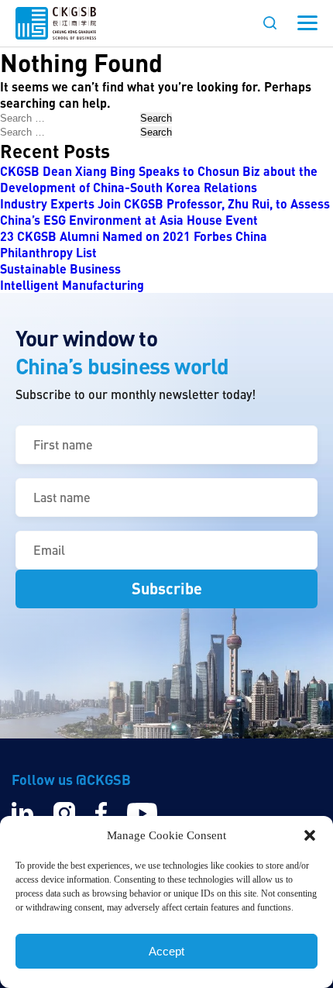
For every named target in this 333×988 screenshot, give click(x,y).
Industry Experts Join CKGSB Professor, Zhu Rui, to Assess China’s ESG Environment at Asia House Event (165, 211)
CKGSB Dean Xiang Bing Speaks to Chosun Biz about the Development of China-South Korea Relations (159, 179)
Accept (166, 951)
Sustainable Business (60, 268)
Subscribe (167, 588)
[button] (310, 835)
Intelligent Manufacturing (72, 285)
